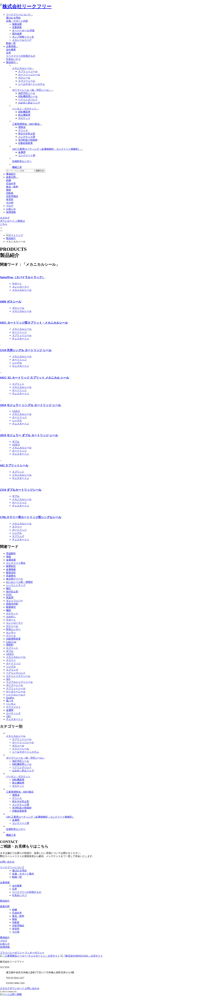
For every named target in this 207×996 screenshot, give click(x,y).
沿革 (8, 52)
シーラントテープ (15, 585)
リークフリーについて (18, 14)
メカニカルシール (15, 657)
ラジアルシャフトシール (19, 682)
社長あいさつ (13, 59)
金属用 (21, 152)
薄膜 (8, 556)
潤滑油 (21, 127)
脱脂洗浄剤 (12, 604)
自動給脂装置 (25, 143)
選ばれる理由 (13, 17)
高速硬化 (11, 575)
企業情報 (11, 46)
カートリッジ (13, 663)
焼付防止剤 (12, 591)
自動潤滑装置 (13, 639)
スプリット (12, 648)
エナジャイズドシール (18, 676)
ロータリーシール (15, 691)
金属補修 (11, 569)
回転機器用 (24, 111)
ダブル (9, 651)
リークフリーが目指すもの (20, 56)
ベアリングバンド (28, 99)
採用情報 (11, 212)
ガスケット (24, 118)
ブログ (9, 205)
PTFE (9, 594)
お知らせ (11, 209)
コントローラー (14, 623)
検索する (40, 171)
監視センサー (13, 629)
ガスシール (24, 77)
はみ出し (11, 616)
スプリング (12, 669)
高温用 (9, 597)
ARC (8, 716)
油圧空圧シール (26, 93)
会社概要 (11, 49)
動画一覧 (11, 43)
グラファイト (13, 707)
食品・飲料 (12, 186)
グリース (23, 130)
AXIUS (10, 654)
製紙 (8, 190)
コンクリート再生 (15, 563)
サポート (11, 619)
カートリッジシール (29, 74)
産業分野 (11, 177)
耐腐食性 (11, 607)
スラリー (11, 660)
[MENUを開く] (1, 230)
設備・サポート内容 (17, 21)
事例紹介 (11, 174)
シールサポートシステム (31, 84)
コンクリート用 (26, 155)
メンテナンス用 (26, 136)
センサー (11, 632)
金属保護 (11, 560)
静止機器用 (24, 115)
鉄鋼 (8, 180)
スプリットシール (28, 71)
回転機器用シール (28, 96)
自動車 (9, 193)
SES (8, 679)
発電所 (9, 199)
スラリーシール (26, 81)
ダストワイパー (14, 600)
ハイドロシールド (15, 694)
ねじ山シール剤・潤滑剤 (19, 582)
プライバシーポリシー (12, 952)
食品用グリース (14, 579)
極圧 (8, 588)
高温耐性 (11, 553)
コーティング (13, 713)
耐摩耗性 (11, 566)
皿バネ (9, 700)
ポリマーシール (14, 685)
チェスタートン (14, 719)
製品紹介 (11, 62)
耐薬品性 (11, 572)
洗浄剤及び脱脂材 (28, 140)
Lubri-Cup (11, 642)
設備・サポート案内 (23, 873)
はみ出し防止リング (29, 102)
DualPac (10, 697)
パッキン (11, 703)
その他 (9, 202)
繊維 (8, 610)
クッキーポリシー (34, 952)
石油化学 (11, 183)
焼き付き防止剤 (26, 133)
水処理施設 (12, 196)
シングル (11, 666)
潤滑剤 (9, 644)
